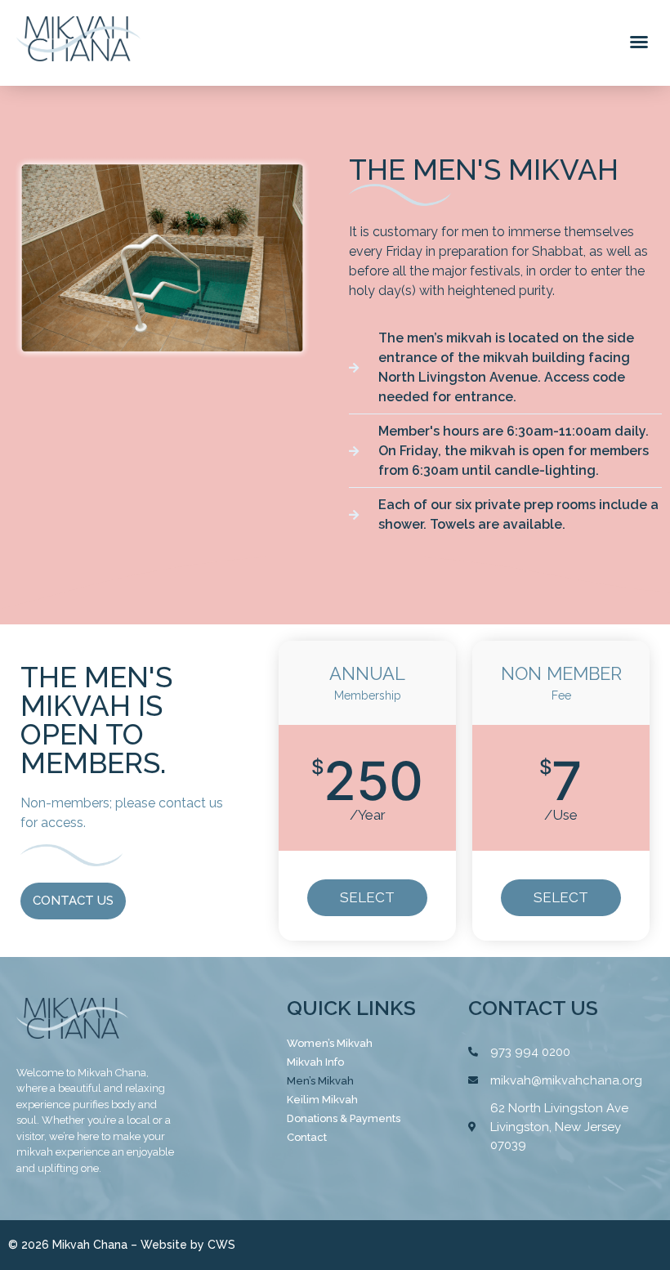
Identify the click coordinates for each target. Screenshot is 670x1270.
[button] (639, 41)
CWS (221, 1244)
